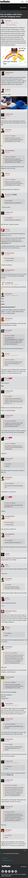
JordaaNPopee (9, 283)
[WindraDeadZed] (2, 677)
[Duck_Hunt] (2, 22)
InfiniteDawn (9, 318)
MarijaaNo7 (8, 830)
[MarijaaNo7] (2, 830)
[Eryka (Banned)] (2, 379)
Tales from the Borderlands (11, 24)
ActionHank (8, 330)
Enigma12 (7, 89)
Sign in (2, 853)
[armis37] (2, 554)
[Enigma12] (2, 90)
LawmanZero (8, 293)
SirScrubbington (9, 253)
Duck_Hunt (8, 20)
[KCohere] (2, 174)
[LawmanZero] (2, 295)
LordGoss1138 (9, 114)
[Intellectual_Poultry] (2, 611)
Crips (6, 565)
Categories (23, 7)
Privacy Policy (8, 875)
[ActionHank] (2, 331)
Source (2, 605)
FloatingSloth (9, 703)
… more (10, 403)
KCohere (7, 173)
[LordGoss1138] (2, 114)
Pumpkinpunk (9, 72)
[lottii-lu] (2, 230)
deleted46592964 (9, 150)
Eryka (6, 378)
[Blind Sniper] (2, 195)
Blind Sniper (8, 194)
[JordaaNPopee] (2, 283)
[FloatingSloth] (2, 705)
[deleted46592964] (2, 152)
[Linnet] (2, 599)
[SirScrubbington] (2, 253)
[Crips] (2, 565)
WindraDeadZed (9, 677)
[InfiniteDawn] (2, 319)
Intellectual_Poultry (11, 611)
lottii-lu (7, 229)
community (23, 866)
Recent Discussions (7, 860)
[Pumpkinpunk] (2, 73)
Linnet (7, 598)
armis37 (7, 554)
